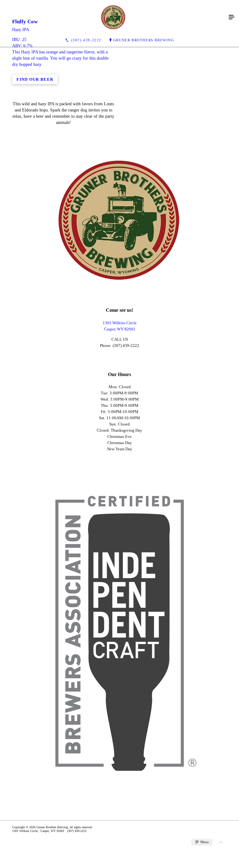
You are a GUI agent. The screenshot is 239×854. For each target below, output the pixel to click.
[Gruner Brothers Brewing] (113, 17)
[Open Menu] (231, 17)
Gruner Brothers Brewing (143, 40)
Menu (204, 842)
